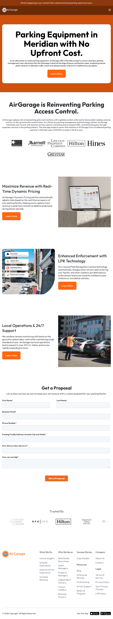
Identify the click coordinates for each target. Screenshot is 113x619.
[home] (10, 10)
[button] (108, 10)
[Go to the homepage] (13, 554)
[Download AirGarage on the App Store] (94, 613)
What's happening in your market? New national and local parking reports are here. (56, 3)
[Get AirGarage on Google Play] (105, 613)
